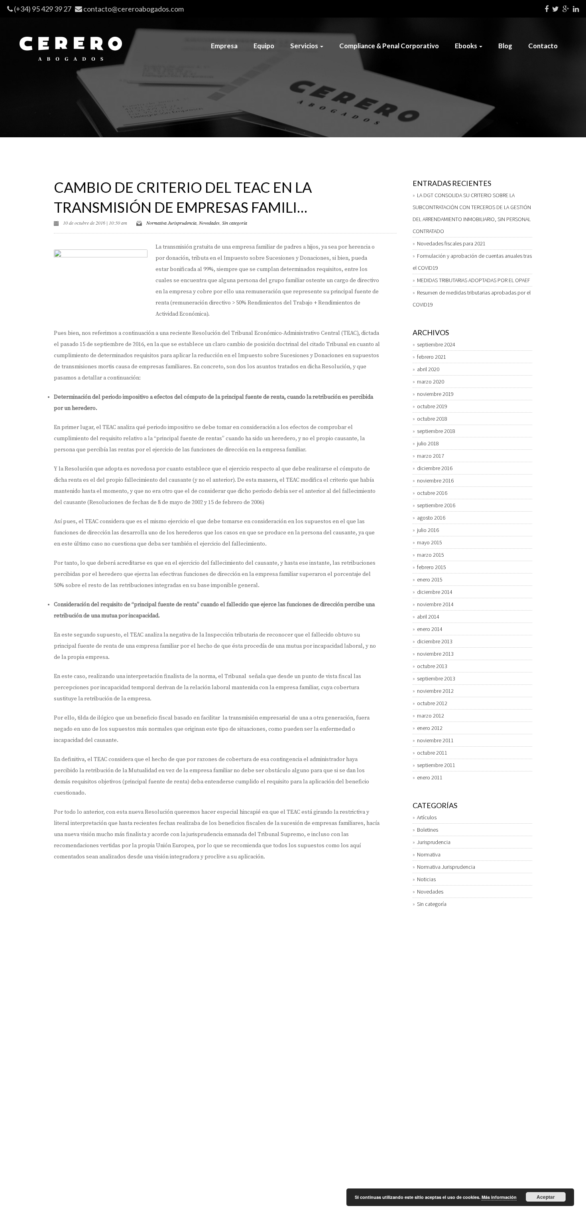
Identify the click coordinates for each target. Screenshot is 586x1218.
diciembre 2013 (434, 641)
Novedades (209, 222)
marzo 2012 (430, 715)
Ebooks (466, 46)
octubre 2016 (432, 492)
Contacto (543, 46)
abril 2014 (428, 616)
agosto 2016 (431, 517)
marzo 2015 (430, 554)
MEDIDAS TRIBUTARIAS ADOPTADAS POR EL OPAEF (473, 280)
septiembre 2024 (436, 344)
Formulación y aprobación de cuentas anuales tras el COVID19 (472, 261)
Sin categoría (234, 222)
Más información (499, 1197)
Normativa (428, 854)
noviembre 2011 (435, 740)
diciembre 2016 (434, 468)
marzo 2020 (430, 381)
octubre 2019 (432, 406)
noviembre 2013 (435, 653)
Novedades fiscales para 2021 (451, 243)
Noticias (426, 879)
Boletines (427, 829)
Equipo (264, 46)
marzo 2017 (430, 455)
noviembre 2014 (435, 604)
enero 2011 (429, 777)
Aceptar (546, 1196)
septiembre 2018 (436, 431)
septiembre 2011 (436, 765)
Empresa (224, 46)
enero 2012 (429, 728)
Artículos (427, 817)
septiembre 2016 (436, 505)
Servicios (304, 46)
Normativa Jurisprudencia (171, 222)
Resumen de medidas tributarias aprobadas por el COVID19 (472, 298)
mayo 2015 (429, 542)
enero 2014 (429, 629)
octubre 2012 (432, 703)
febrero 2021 (431, 356)
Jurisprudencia (433, 842)
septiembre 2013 (436, 678)
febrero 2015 (431, 567)
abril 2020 (428, 369)
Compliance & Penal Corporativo (389, 46)
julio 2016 (428, 530)
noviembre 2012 (435, 690)
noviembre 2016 (435, 480)
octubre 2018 (432, 418)
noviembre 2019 (435, 393)
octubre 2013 (432, 666)
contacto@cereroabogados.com (133, 8)
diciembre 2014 (434, 591)
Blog (505, 46)
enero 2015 (429, 579)
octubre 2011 (432, 752)
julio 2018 (428, 443)
